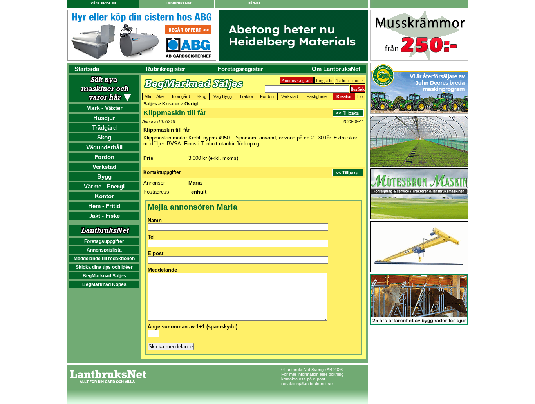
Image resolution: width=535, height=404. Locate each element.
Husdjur (104, 117)
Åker (160, 96)
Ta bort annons (349, 80)
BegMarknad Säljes (104, 276)
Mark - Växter (104, 108)
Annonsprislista (104, 250)
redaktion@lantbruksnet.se (307, 383)
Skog (104, 137)
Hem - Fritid (104, 206)
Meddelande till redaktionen (104, 258)
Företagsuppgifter (104, 241)
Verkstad (104, 166)
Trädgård (104, 127)
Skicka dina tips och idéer (104, 267)
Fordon (104, 157)
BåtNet (254, 3)
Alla (148, 96)
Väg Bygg (222, 96)
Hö (360, 96)
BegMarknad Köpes (104, 284)
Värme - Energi (104, 186)
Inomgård (181, 96)
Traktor (246, 96)
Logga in (324, 80)
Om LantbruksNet (336, 68)
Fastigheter (317, 96)
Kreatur (344, 96)
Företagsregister (240, 68)
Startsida (86, 68)
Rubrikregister (165, 68)
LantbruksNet (178, 3)
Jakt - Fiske (104, 215)
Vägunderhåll (104, 147)
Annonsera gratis (297, 80)
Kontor (104, 196)
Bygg (104, 176)
